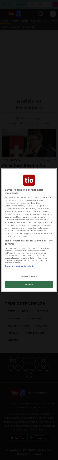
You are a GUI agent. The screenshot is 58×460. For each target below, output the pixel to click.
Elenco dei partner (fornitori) (19, 266)
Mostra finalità (29, 276)
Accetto (29, 284)
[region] (29, 230)
